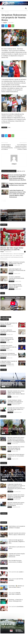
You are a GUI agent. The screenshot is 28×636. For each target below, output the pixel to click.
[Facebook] (2, 25)
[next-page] (5, 201)
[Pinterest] (9, 25)
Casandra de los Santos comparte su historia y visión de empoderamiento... (8, 347)
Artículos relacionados (9, 171)
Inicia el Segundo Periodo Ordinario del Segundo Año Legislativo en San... (15, 286)
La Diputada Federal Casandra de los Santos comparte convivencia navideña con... (8, 362)
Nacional (9, 507)
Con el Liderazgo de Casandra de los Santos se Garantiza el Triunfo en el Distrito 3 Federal (20, 147)
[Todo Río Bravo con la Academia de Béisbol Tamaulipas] (4, 528)
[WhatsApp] (12, 25)
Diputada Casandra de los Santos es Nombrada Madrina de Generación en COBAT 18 (16, 448)
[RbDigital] (14, 3)
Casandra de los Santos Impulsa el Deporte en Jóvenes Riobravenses (17, 555)
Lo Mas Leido (4, 178)
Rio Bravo (7, 12)
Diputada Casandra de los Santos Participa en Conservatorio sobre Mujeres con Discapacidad (16, 496)
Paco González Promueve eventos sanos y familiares (15, 561)
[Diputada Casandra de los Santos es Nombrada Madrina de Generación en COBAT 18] (3, 448)
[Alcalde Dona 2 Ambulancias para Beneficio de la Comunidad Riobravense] (21, 355)
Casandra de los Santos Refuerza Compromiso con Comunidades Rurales (16, 456)
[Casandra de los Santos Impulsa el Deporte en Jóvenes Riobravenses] (4, 555)
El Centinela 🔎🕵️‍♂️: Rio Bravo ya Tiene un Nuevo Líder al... (16, 586)
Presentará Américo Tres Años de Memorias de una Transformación (12, 383)
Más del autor (21, 171)
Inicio (2, 12)
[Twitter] (6, 25)
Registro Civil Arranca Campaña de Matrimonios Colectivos (17, 262)
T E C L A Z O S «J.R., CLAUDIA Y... (16, 572)
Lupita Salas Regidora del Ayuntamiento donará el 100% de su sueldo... (17, 270)
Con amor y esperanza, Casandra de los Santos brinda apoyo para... (16, 278)
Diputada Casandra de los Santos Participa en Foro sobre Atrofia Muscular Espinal (16, 504)
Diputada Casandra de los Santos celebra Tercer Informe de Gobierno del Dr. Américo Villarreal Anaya (16, 393)
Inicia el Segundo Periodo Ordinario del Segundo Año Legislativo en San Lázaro (13, 476)
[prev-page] (2, 201)
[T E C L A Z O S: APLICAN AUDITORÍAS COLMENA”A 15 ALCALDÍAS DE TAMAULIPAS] (4, 594)
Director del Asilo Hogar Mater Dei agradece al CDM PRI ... (11, 249)
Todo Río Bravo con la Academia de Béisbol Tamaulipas (17, 527)
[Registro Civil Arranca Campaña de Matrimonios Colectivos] (5, 185)
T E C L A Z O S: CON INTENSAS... (16, 606)
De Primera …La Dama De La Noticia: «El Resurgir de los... (16, 600)
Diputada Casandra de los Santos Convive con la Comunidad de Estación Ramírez (12, 429)
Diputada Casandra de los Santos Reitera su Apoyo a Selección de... (17, 533)
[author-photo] (14, 161)
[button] (2, 8)
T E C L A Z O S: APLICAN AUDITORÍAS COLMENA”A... (15, 593)
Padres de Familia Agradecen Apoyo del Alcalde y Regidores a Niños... (16, 541)
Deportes (2, 529)
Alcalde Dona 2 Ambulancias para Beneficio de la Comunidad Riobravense (8, 355)
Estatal (3, 433)
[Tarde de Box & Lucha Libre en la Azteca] (4, 548)
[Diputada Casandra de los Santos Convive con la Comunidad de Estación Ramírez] (12, 427)
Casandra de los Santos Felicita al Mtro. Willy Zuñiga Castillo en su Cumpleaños (16, 409)
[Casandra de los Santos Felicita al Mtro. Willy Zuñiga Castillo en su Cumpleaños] (3, 409)
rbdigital (5, 22)
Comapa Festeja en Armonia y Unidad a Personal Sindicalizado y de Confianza (7, 147)
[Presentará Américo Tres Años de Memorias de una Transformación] (12, 380)
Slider (9, 127)
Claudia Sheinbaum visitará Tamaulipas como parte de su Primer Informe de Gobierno (15, 401)
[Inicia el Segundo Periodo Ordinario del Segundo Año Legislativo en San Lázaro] (4, 286)
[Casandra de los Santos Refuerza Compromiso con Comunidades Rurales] (3, 456)
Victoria (3, 386)
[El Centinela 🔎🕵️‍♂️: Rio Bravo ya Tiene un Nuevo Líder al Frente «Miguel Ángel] (4, 587)
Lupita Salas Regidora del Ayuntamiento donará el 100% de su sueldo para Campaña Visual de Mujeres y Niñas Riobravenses (17, 194)
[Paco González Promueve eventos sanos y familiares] (4, 562)
